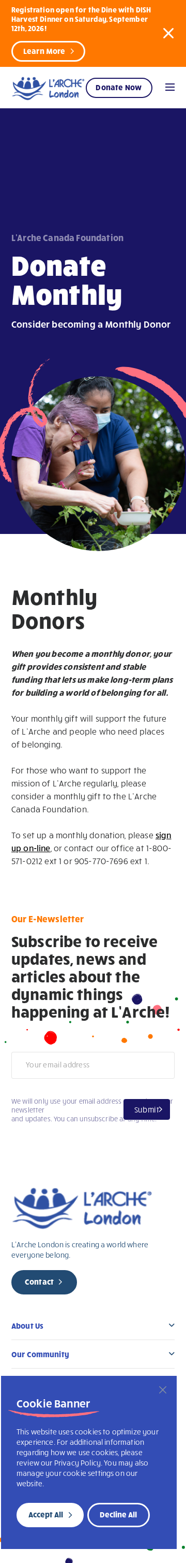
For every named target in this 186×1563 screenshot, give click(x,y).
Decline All (118, 1514)
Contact (39, 1281)
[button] (168, 32)
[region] (89, 1462)
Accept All (45, 1514)
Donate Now (119, 87)
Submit (146, 1109)
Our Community (40, 1354)
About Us (27, 1325)
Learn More (44, 50)
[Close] (162, 1389)
